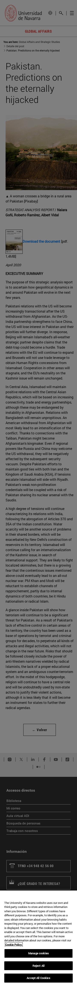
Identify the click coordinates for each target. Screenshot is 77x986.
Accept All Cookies (38, 978)
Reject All (38, 966)
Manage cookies (38, 953)
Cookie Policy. (13, 945)
